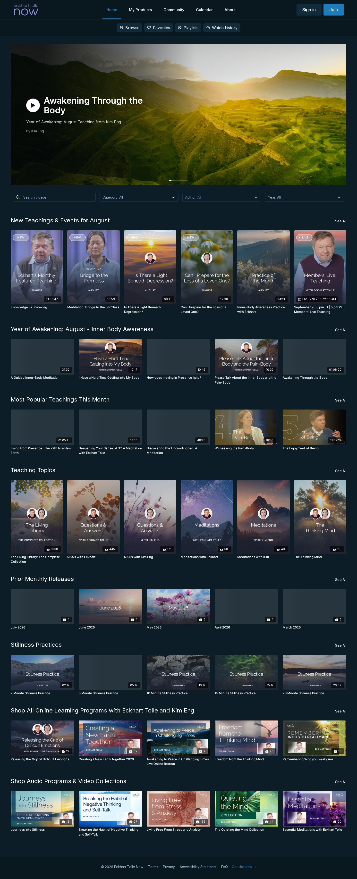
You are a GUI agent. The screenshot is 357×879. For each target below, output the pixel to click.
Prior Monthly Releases (42, 578)
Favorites (161, 27)
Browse (132, 27)
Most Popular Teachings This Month (60, 399)
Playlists (191, 27)
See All (340, 221)
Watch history (225, 27)
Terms (153, 867)
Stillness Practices (36, 644)
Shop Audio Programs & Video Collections (68, 781)
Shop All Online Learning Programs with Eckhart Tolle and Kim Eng (102, 710)
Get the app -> (244, 867)
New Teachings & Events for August (60, 220)
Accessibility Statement (198, 867)
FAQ (224, 867)
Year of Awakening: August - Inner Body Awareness (82, 329)
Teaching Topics (33, 470)
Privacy (169, 867)
